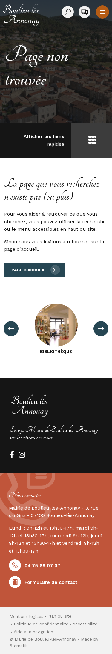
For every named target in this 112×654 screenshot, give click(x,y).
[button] (102, 12)
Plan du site (59, 616)
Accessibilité (85, 623)
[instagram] (22, 454)
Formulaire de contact (51, 582)
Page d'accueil (28, 269)
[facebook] (12, 454)
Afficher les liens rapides (44, 140)
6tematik (18, 645)
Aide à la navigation (33, 631)
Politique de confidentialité (41, 623)
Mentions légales (26, 616)
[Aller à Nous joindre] (84, 12)
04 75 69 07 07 (42, 565)
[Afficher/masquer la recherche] (69, 12)
